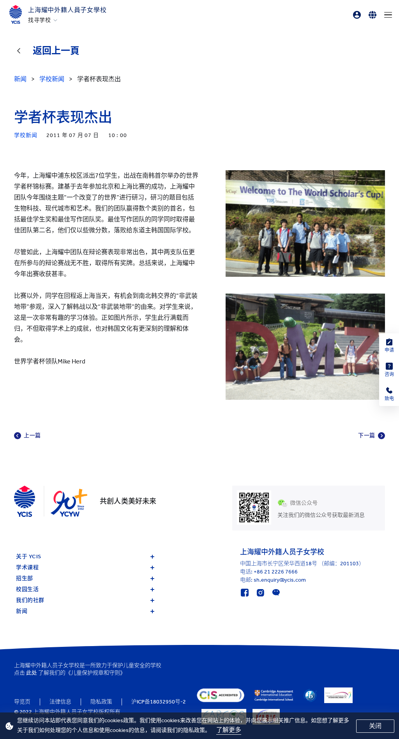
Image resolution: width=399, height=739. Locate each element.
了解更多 (228, 730)
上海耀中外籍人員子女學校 (67, 10)
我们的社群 (30, 600)
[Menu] (388, 15)
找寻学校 (39, 20)
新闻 (21, 611)
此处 (31, 673)
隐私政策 (101, 701)
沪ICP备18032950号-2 (158, 701)
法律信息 (60, 701)
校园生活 (27, 589)
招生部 (24, 578)
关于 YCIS (28, 556)
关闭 (375, 726)
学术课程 (27, 567)
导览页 (22, 701)
